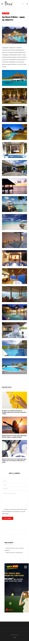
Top (15, 637)
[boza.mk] (8, 3)
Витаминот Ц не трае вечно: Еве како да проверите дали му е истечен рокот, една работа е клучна (14, 412)
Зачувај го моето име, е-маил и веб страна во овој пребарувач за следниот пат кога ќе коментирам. (14, 511)
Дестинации (6, 13)
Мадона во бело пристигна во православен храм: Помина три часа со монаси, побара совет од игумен (14, 460)
